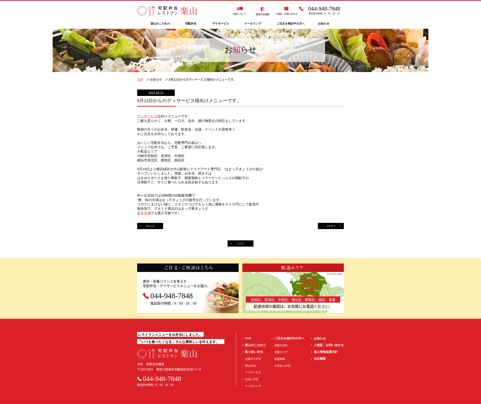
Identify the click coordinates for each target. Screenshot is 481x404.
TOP (140, 79)
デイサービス (220, 23)
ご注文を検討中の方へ (291, 23)
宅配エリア (281, 352)
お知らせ (323, 23)
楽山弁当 (250, 365)
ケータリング (252, 23)
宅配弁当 (190, 23)
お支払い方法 (282, 365)
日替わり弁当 (253, 359)
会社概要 (320, 358)
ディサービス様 (149, 116)
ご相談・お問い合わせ (329, 345)
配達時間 (280, 359)
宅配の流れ (281, 345)
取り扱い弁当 (254, 351)
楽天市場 (144, 213)
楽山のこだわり (160, 23)
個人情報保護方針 (326, 351)
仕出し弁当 (251, 379)
